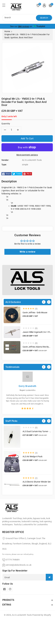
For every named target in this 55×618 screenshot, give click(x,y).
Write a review (27, 251)
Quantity (5, 123)
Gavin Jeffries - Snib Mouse (35, 312)
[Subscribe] (49, 577)
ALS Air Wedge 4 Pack (32, 456)
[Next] (49, 302)
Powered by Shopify (41, 615)
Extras (6, 604)
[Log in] (44, 5)
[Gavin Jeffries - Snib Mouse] (12, 315)
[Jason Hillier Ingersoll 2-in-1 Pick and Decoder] (12, 332)
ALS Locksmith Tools (22, 615)
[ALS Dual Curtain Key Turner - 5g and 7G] (12, 437)
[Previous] (43, 302)
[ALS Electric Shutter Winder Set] (12, 484)
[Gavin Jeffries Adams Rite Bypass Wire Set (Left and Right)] (12, 347)
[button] (5, 6)
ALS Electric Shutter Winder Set (37, 482)
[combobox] (19, 17)
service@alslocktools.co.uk (18, 565)
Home (7, 31)
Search (44, 18)
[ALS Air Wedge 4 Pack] (12, 462)
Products (8, 600)
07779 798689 (13, 559)
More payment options (27, 155)
